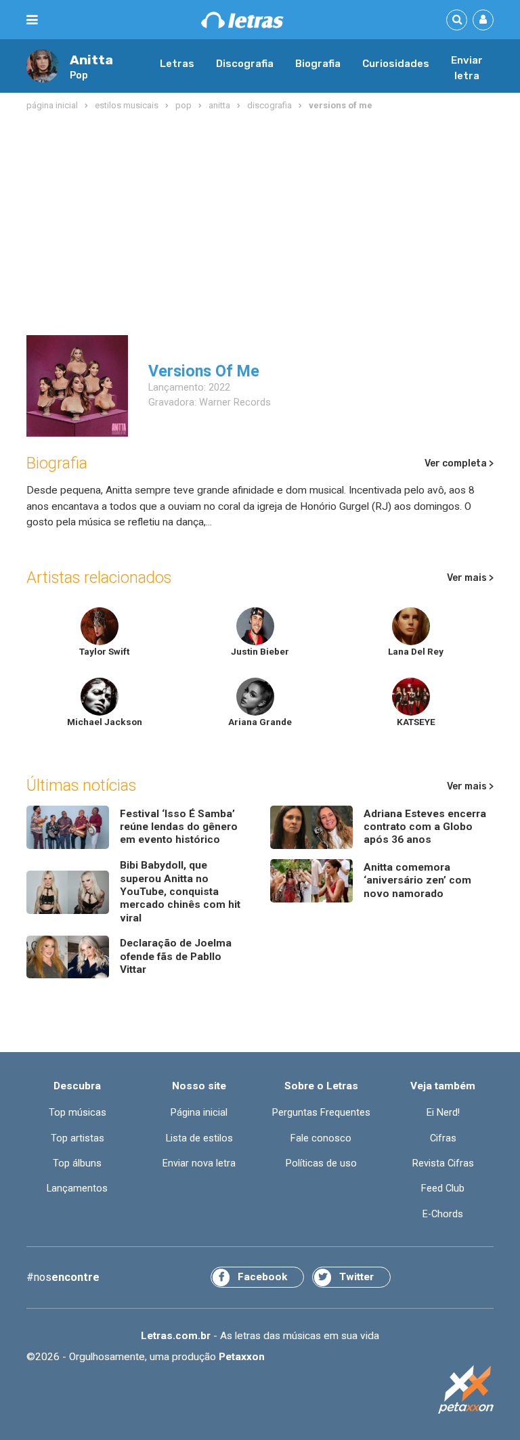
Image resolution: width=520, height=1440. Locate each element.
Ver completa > (459, 463)
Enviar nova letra (199, 1163)
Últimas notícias (81, 785)
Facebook (262, 1277)
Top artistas (77, 1138)
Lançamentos (77, 1188)
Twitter (356, 1277)
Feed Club (442, 1188)
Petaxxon (242, 1357)
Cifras (443, 1138)
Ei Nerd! (443, 1112)
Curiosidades (395, 64)
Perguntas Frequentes (321, 1112)
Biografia (318, 64)
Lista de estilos (199, 1138)
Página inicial (199, 1112)
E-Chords (442, 1214)
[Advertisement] (260, 223)
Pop (79, 75)
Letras (177, 64)
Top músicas (77, 1112)
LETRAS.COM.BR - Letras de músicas (242, 20)
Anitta (91, 60)
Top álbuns (77, 1163)
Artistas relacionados (98, 577)
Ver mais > (470, 578)
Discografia (245, 64)
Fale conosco (320, 1138)
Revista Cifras (443, 1163)
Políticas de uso (321, 1163)
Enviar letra (467, 68)
